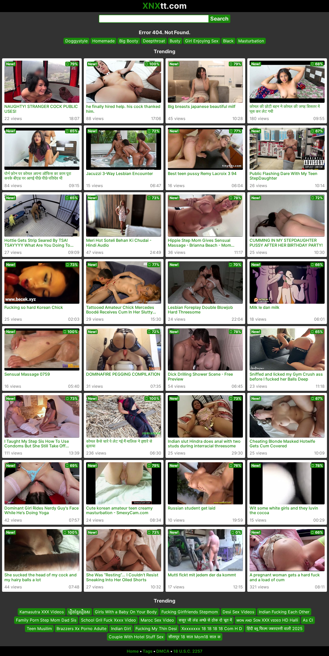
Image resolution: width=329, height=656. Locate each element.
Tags (147, 651)
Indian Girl (121, 628)
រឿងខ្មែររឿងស (79, 611)
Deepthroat (154, 40)
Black (228, 40)
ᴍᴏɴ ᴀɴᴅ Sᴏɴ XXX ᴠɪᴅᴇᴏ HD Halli (267, 620)
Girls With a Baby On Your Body (126, 611)
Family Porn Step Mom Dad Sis (46, 620)
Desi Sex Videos (238, 611)
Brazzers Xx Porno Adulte (81, 628)
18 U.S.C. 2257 (188, 651)
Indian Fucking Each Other (284, 611)
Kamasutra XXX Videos (42, 611)
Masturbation (251, 40)
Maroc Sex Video (157, 620)
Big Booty (128, 40)
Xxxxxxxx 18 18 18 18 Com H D (211, 628)
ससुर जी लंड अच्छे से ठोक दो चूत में (205, 620)
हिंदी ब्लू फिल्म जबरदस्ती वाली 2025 (275, 628)
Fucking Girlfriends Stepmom (189, 611)
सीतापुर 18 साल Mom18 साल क (194, 636)
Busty (175, 40)
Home (133, 651)
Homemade (103, 40)
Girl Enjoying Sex (201, 40)
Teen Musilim (39, 628)
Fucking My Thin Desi (156, 628)
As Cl (308, 620)
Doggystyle (76, 40)
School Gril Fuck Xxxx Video (108, 620)
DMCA (162, 651)
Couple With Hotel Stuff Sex (136, 636)
